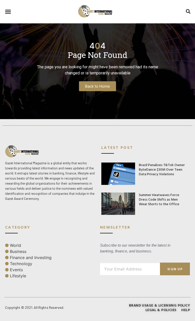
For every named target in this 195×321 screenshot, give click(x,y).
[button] (8, 12)
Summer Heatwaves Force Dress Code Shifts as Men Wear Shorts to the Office (159, 199)
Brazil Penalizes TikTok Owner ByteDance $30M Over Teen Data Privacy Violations (162, 169)
